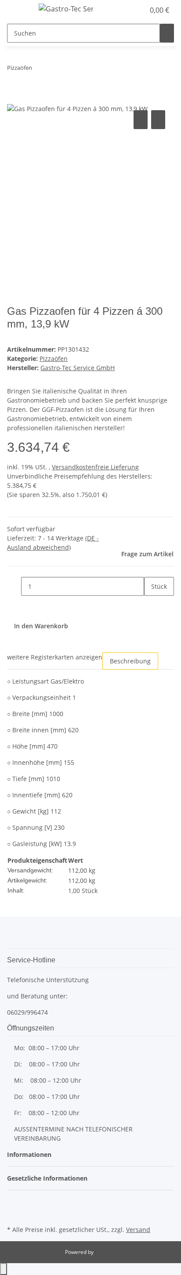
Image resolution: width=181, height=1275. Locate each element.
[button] (128, 10)
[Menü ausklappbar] (18, 10)
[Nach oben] (3, 1269)
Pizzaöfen (54, 358)
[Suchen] (167, 33)
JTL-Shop (105, 1252)
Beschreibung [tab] (130, 661)
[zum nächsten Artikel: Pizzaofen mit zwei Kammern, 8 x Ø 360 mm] (55, 69)
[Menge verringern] (14, 586)
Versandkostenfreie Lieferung (95, 467)
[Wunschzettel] (138, 10)
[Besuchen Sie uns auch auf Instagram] (14, 1213)
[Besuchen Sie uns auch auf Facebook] (14, 1202)
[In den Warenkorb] (14, 98)
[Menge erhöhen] (151, 605)
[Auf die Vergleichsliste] (141, 119)
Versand (138, 1229)
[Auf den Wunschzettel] (158, 119)
